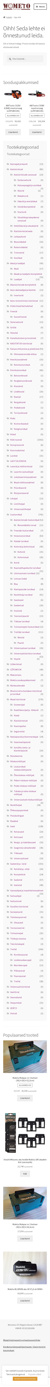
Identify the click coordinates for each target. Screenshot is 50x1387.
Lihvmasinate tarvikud (24, 573)
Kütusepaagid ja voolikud (29, 185)
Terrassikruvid (20, 412)
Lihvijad (14, 498)
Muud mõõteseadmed (24, 482)
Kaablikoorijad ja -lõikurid (26, 710)
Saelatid (18, 885)
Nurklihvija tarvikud (23, 594)
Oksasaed (18, 922)
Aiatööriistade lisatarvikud (26, 520)
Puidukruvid (19, 407)
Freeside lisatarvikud (23, 530)
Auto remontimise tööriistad (24, 300)
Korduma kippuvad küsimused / (18, 1346)
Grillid (13, 327)
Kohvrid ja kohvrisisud (24, 546)
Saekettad (19, 605)
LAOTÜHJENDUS (18, 461)
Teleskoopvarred (18, 917)
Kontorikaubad (21, 423)
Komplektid (19, 874)
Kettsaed (18, 837)
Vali (25, 1173)
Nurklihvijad (16, 805)
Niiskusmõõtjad (17, 761)
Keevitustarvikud (22, 364)
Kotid (16, 562)
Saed (12, 826)
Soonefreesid (20, 316)
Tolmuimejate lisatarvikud (26, 626)
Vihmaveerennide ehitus (25, 354)
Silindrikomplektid (26, 206)
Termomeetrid (17, 928)
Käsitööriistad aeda (23, 231)
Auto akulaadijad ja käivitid (22, 290)
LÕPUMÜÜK (16, 669)
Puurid (21, 642)
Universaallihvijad (22, 509)
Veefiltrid (14, 992)
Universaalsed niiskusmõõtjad (28, 799)
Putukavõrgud (17, 815)
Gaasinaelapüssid (22, 742)
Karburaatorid (24, 180)
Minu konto (8, 1382)
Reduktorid (23, 196)
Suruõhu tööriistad (19, 906)
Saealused (18, 600)
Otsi (25, 1382)
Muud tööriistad (17, 699)
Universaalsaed (21, 858)
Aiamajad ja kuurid (18, 164)
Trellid (13, 949)
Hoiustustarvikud (22, 535)
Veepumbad (15, 1002)
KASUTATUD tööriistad (21, 343)
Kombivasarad (21, 954)
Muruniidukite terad (27, 525)
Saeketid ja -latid (18, 863)
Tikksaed (18, 853)
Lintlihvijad (19, 503)
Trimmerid (19, 252)
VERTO (13, 1008)
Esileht (9, 17)
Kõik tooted (16, 439)
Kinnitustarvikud (18, 370)
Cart (38, 1380)
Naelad (17, 396)
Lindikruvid (19, 391)
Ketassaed (19, 831)
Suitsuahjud (15, 895)
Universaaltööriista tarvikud (27, 653)
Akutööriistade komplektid (23, 284)
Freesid (13, 311)
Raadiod (14, 821)
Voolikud (18, 257)
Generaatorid (16, 322)
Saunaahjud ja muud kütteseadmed (26, 890)
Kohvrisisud (23, 557)
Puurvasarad (20, 976)
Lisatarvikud (16, 514)
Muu (16, 584)
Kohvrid (21, 551)
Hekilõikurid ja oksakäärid (26, 225)
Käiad (16, 715)
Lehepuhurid (20, 236)
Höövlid (14, 332)
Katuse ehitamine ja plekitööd (24, 348)
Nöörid (21, 190)
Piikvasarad (19, 970)
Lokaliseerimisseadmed (25, 477)
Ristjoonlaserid (21, 493)
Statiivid (18, 610)
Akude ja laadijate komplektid (28, 274)
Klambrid (18, 386)
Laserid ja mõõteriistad (21, 466)
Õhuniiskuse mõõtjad (24, 775)
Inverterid (18, 295)
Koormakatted (17, 450)
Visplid (17, 658)
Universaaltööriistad (20, 986)
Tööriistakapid (17, 944)
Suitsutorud (15, 901)
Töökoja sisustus (18, 938)
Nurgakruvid (19, 402)
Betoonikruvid (20, 375)
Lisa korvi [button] (13, 132)
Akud (16, 268)
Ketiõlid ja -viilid (21, 869)
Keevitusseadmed (18, 359)
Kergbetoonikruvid (23, 380)
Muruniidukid (20, 241)
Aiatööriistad (16, 169)
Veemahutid (16, 997)
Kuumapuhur (20, 726)
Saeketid (18, 879)
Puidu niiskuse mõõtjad (25, 785)
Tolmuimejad (16, 933)
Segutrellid (19, 731)
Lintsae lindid (20, 578)
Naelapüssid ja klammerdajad (24, 736)
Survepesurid (16, 912)
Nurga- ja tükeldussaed (25, 842)
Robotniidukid (20, 247)
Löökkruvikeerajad (22, 960)
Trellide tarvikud (21, 632)
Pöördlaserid (20, 487)
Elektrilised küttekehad (21, 306)
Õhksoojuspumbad (19, 810)
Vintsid (13, 1013)
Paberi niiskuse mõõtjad (25, 780)
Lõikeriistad (16, 664)
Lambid (13, 455)
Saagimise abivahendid (24, 847)
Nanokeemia (16, 756)
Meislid (21, 637)
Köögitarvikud (20, 429)
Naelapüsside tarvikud (24, 589)
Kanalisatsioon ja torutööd (23, 338)
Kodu (12, 418)
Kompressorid (17, 445)
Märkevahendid (17, 685)
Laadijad (18, 279)
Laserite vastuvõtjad (23, 471)
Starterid (22, 212)
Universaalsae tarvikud (24, 648)
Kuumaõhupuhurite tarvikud (27, 567)
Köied (13, 434)
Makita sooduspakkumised (22, 680)
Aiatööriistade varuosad (25, 174)
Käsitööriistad (21, 720)
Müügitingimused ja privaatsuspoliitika (21, 1340)
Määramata (15, 675)
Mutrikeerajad (20, 965)
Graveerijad (19, 704)
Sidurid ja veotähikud (27, 201)
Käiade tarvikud (21, 541)
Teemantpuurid (21, 616)
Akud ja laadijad (17, 263)
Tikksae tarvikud (21, 621)
